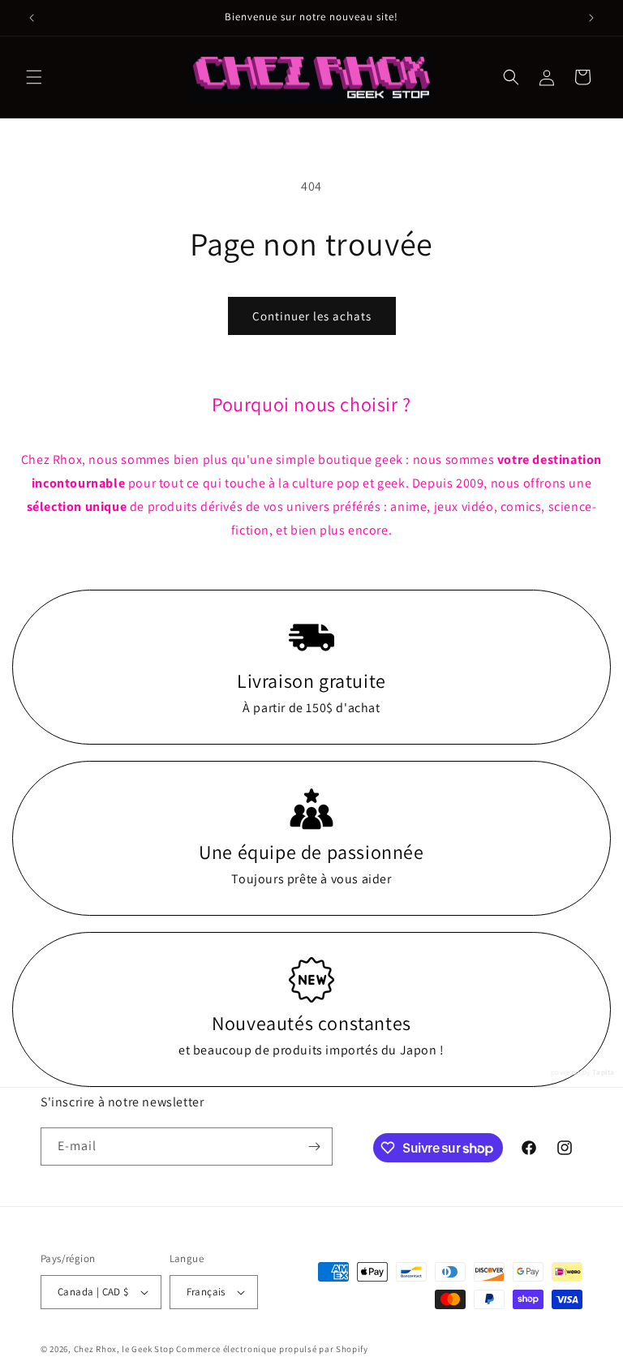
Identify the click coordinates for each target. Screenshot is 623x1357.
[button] (34, 77)
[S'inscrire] (314, 1146)
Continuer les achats (312, 316)
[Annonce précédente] (31, 18)
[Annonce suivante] (591, 18)
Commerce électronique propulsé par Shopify (271, 1349)
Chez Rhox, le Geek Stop (124, 1349)
